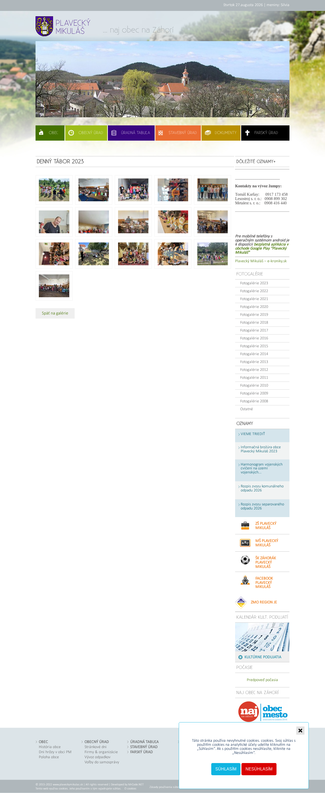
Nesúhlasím (259, 769)
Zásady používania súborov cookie (170, 787)
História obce (50, 747)
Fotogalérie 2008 (254, 401)
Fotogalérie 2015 (254, 346)
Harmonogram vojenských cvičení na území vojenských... (262, 469)
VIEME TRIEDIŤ (253, 434)
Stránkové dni (96, 747)
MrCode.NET (136, 784)
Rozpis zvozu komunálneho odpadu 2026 (262, 488)
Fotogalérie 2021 (254, 299)
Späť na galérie (55, 313)
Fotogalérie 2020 (254, 307)
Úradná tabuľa (135, 132)
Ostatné (246, 409)
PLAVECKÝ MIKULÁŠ (73, 27)
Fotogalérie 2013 (254, 362)
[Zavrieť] (300, 730)
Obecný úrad (90, 132)
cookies (267, 741)
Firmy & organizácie (101, 752)
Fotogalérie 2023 (254, 283)
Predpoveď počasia (262, 680)
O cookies (130, 788)
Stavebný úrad (183, 132)
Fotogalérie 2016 (254, 338)
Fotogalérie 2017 (254, 330)
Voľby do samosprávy (102, 762)
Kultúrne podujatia (263, 657)
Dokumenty (226, 132)
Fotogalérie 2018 (254, 323)
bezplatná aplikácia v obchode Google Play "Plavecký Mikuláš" (261, 248)
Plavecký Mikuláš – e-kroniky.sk (261, 261)
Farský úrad (266, 132)
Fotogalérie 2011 (254, 378)
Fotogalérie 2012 (254, 370)
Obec (53, 132)
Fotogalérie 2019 (254, 315)
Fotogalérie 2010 (254, 386)
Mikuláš (266, 526)
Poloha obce (49, 757)
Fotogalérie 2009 (254, 393)
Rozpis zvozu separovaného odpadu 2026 (262, 506)
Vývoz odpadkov (97, 757)
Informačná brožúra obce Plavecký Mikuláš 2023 (261, 449)
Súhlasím (225, 769)
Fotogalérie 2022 (254, 291)
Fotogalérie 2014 (254, 354)
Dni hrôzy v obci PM (55, 752)
